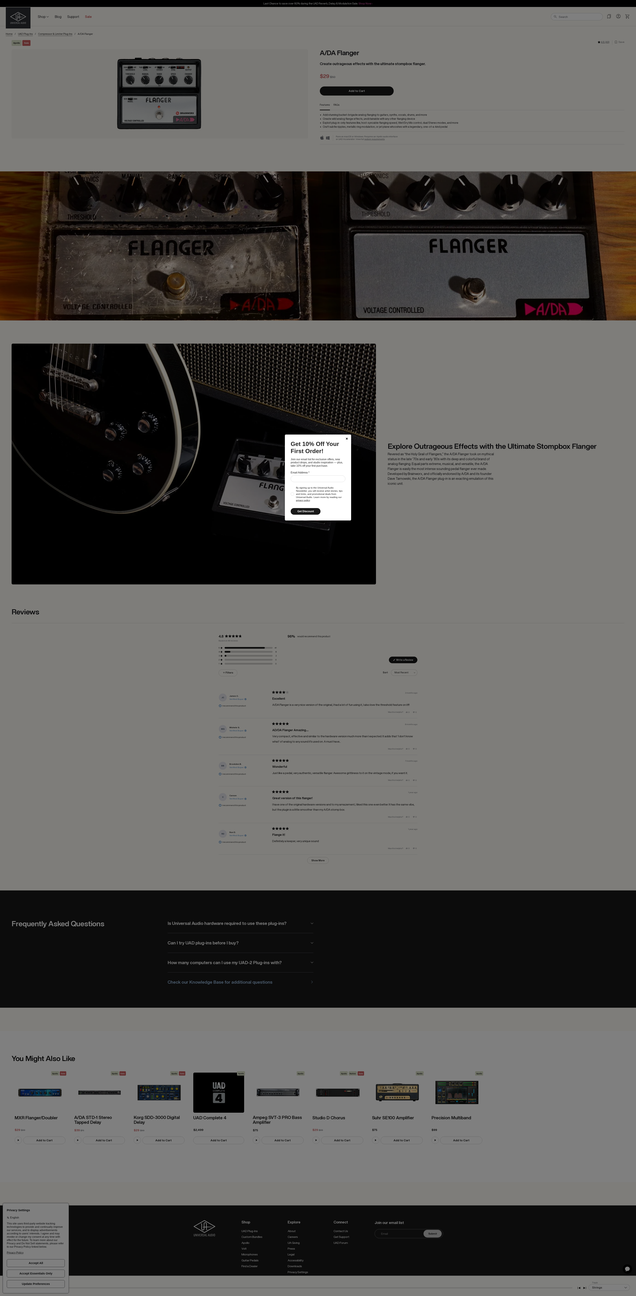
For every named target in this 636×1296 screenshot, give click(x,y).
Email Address (300, 472)
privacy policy (303, 500)
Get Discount (305, 511)
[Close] (347, 439)
